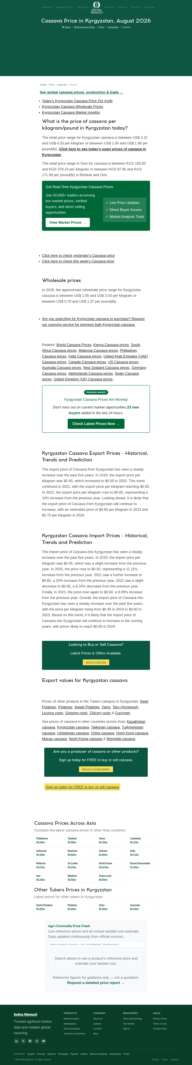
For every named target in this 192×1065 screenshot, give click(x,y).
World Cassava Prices (84, 27)
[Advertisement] (96, 52)
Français (41, 1054)
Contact (109, 7)
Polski (126, 1054)
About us (98, 1018)
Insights (47, 7)
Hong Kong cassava (132, 733)
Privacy (155, 1059)
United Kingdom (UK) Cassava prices (83, 379)
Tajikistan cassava (105, 727)
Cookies (174, 1059)
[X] (23, 1041)
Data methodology (132, 1018)
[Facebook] (30, 1041)
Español (74, 1054)
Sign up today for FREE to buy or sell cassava (82, 787)
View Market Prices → (67, 222)
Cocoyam (122, 713)
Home (67, 27)
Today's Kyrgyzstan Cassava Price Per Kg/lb (77, 101)
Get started (129, 1023)
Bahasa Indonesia (98, 1054)
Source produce (72, 1028)
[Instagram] (36, 1041)
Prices (101, 27)
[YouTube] (43, 1041)
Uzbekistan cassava (73, 733)
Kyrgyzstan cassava (73, 727)
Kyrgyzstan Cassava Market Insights (71, 112)
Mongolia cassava (121, 739)
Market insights (71, 1018)
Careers (97, 1023)
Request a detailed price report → (96, 983)
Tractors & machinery (74, 1033)
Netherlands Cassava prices (90, 373)
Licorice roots (52, 713)
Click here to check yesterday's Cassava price (78, 255)
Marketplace (65, 7)
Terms (165, 1059)
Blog (95, 1033)
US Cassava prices (123, 362)
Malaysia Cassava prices (98, 350)
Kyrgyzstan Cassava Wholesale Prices (72, 107)
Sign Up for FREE (96, 662)
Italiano (84, 1054)
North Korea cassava (85, 739)
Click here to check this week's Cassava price (78, 261)
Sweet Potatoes (86, 707)
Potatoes (65, 707)
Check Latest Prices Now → (96, 424)
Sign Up (136, 7)
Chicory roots (100, 713)
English (149, 7)
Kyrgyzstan (113, 27)
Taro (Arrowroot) (125, 707)
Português (63, 1054)
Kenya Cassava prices (111, 345)
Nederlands (115, 1054)
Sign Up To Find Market (96, 769)
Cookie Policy (160, 1028)
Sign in (126, 1028)
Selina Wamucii (25, 1014)
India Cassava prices (84, 356)
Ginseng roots (76, 713)
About (96, 7)
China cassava (102, 733)
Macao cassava (54, 739)
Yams (106, 707)
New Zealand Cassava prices (106, 368)
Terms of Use (160, 1023)
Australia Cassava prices (61, 368)
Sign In (122, 7)
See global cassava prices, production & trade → (81, 92)
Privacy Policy (160, 1018)
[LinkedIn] (16, 1041)
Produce (83, 7)
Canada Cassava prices (87, 362)
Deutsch (52, 1054)
